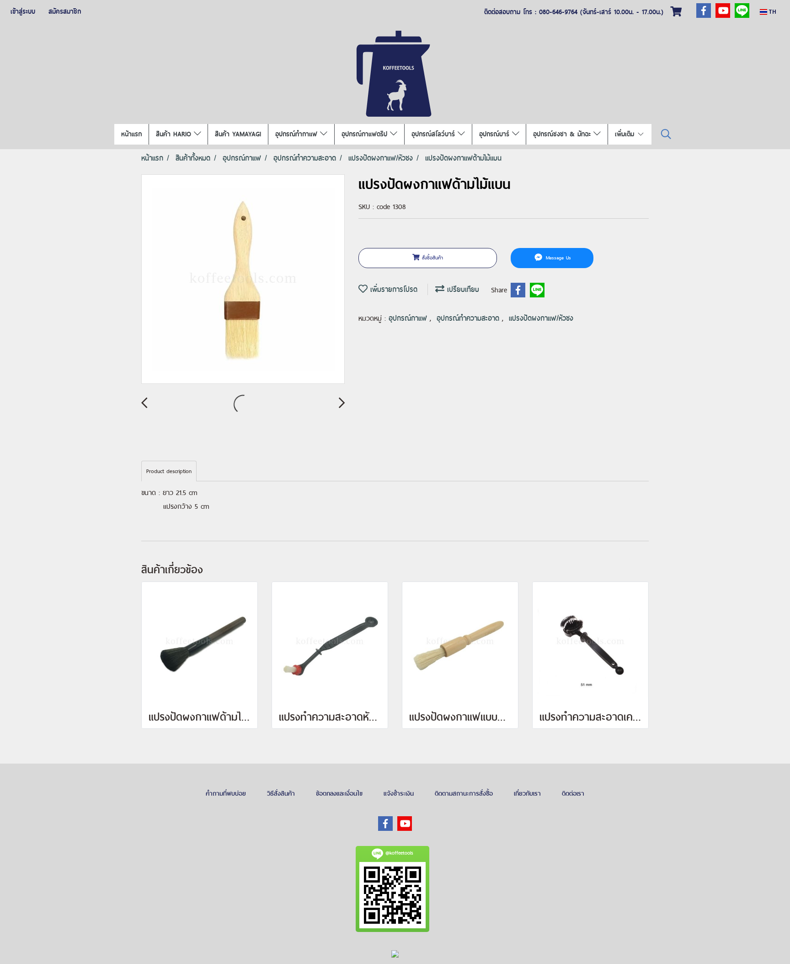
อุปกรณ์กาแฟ (409, 318)
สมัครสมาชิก (64, 11)
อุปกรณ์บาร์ (495, 134)
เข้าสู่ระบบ (23, 11)
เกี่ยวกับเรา (527, 793)
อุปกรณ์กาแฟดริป (366, 134)
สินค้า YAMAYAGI (238, 134)
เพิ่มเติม (626, 134)
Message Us (557, 257)
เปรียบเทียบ (461, 289)
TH (771, 12)
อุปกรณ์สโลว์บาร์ (434, 134)
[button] (666, 134)
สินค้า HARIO (175, 134)
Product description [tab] (169, 471)
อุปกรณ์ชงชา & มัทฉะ (563, 134)
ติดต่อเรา (573, 793)
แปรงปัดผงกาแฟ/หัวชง (541, 318)
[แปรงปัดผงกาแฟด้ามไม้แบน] (243, 279)
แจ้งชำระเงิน (399, 793)
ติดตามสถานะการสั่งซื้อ (464, 793)
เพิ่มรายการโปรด (392, 289)
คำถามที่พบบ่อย (226, 793)
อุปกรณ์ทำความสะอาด (469, 318)
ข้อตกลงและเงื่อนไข (339, 793)
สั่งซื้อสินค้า (431, 257)
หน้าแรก (131, 134)
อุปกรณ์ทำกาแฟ (297, 134)
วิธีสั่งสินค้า (281, 793)
